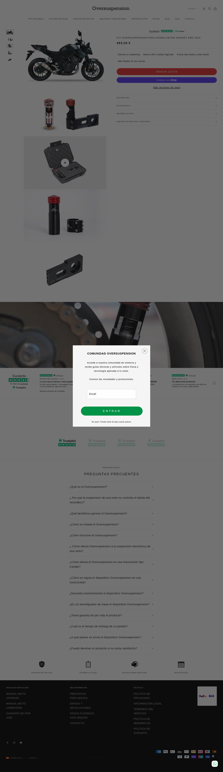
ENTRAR (112, 411)
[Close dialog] (145, 351)
